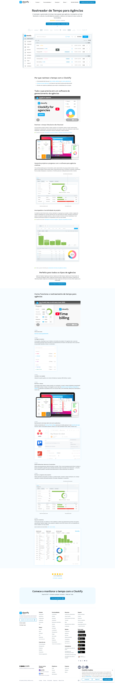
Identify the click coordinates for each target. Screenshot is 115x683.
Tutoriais (66, 620)
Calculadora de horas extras (70, 654)
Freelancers (67, 631)
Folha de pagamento (43, 654)
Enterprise (41, 637)
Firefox (50, 425)
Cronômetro (54, 614)
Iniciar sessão (22, 622)
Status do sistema (81, 620)
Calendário (54, 620)
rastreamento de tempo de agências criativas (57, 267)
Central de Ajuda (81, 614)
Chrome (47, 425)
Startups (66, 635)
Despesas (54, 640)
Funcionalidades (47, 2)
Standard (41, 633)
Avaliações (41, 620)
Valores (53, 624)
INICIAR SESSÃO (74, 2)
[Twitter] (82, 661)
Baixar (64, 2)
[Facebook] (78, 661)
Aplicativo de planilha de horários (65, 132)
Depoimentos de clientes (70, 624)
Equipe (53, 638)
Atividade (54, 628)
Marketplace (54, 674)
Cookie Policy (88, 676)
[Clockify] (24, 614)
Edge (54, 425)
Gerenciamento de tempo (70, 618)
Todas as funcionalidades (56, 643)
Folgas (53, 634)
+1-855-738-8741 (81, 626)
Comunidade (80, 622)
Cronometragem (42, 644)
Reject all (97, 679)
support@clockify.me (82, 624)
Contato (79, 616)
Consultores (67, 639)
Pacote (53, 670)
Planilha (53, 616)
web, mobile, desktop (54, 81)
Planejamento (41, 646)
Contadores (67, 641)
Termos (44, 680)
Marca (66, 672)
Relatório (40, 650)
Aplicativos (41, 616)
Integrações (41, 618)
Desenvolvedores (68, 637)
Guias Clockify (67, 616)
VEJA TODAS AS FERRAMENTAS (57, 283)
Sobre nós (67, 668)
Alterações (41, 622)
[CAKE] (24, 667)
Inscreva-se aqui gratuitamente (41, 333)
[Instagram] (86, 661)
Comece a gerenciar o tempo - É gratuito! (56, 23)
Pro (39, 635)
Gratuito (40, 629)
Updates (53, 672)
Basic (40, 631)
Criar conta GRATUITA (56, 598)
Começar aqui (22, 625)
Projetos (53, 626)
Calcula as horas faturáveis (43, 83)
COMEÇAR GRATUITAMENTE (87, 2)
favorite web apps (76, 425)
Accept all (87, 679)
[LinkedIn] (80, 661)
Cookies (40, 680)
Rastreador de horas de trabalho (51, 132)
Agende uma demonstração (27, 619)
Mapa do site (61, 680)
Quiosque (54, 618)
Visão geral (41, 614)
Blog (66, 622)
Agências (67, 633)
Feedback (80, 618)
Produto (37, 2)
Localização (54, 630)
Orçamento (41, 652)
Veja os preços (41, 639)
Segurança (55, 680)
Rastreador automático (56, 622)
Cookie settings (107, 679)
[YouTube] (84, 661)
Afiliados (66, 670)
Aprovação (54, 636)
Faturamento (54, 642)
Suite (53, 668)
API (39, 624)
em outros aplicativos (65, 81)
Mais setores (67, 643)
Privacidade (49, 680)
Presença (41, 648)
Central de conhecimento (70, 614)
